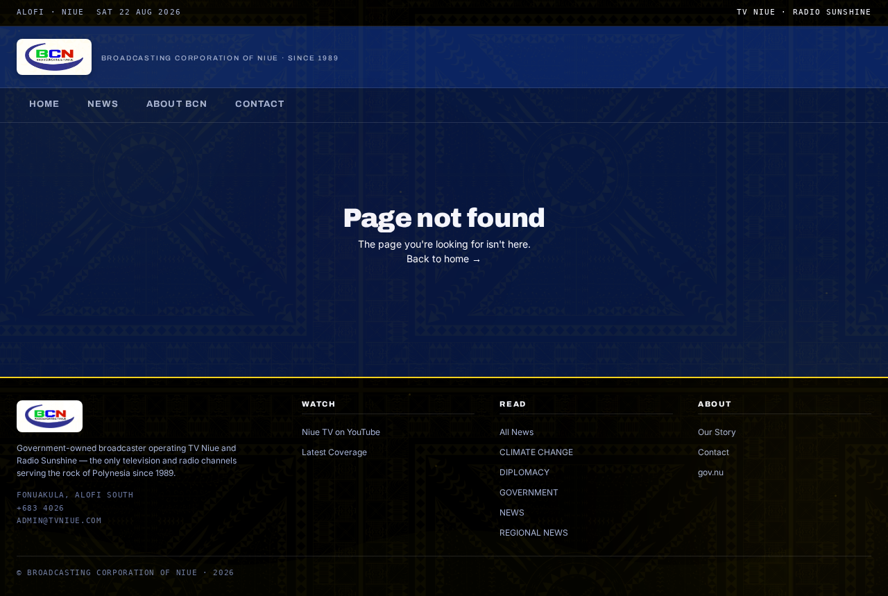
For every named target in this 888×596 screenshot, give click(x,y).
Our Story (717, 432)
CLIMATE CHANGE (536, 452)
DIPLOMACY (524, 472)
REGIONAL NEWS (534, 532)
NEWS (512, 512)
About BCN (176, 104)
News (103, 104)
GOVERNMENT (529, 492)
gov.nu (711, 472)
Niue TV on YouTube (341, 432)
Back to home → (444, 258)
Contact (259, 104)
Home (44, 104)
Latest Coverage (334, 452)
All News (516, 432)
